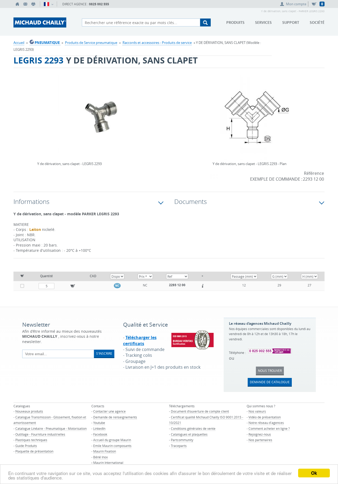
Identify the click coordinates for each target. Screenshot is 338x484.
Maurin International (108, 462)
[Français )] (48, 4)
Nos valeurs (257, 411)
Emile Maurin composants (112, 446)
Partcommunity (182, 440)
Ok (314, 473)
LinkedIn (99, 428)
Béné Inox (100, 457)
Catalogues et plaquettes (189, 434)
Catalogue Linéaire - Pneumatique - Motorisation (51, 428)
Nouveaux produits (29, 411)
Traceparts (179, 446)
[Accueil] (17, 4)
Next (163, 111)
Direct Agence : (85, 4)
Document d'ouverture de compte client (200, 411)
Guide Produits (26, 446)
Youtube (99, 423)
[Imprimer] (33, 4)
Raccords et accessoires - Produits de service (157, 42)
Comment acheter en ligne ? (269, 428)
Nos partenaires (260, 440)
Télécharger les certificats (140, 340)
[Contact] (25, 4)
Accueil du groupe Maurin (112, 440)
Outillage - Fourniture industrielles (40, 434)
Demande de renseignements (115, 417)
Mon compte (296, 4)
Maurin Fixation (104, 451)
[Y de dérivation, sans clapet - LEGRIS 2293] (101, 121)
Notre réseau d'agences (266, 423)
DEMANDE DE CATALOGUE (270, 382)
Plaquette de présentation (34, 451)
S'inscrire (104, 353)
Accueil (18, 42)
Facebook (100, 434)
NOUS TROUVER (270, 370)
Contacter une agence (109, 411)
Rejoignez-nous (259, 434)
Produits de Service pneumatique (91, 42)
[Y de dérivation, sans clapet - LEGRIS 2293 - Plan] (256, 121)
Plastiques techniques (31, 440)
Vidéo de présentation (264, 417)
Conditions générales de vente (193, 428)
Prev (38, 111)
